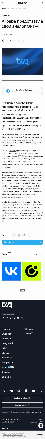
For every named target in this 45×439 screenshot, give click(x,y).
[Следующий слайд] (42, 254)
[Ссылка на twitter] (21, 318)
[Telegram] (14, 235)
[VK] (19, 235)
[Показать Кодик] (41, 425)
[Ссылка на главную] (7, 305)
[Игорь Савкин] (3, 41)
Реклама (29, 333)
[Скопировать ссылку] (29, 235)
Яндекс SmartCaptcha (35, 412)
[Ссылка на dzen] (14, 318)
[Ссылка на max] (10, 318)
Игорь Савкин (10, 41)
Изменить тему (20, 405)
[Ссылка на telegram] (3, 318)
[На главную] (22, 3)
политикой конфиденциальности (31, 411)
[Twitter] (24, 235)
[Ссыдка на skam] (5, 429)
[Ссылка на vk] (7, 318)
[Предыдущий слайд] (37, 254)
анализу (12, 150)
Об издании (29, 329)
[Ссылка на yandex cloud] (10, 422)
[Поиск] (42, 3)
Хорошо (40, 435)
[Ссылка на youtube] (18, 318)
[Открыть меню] (2, 3)
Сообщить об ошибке (23, 398)
